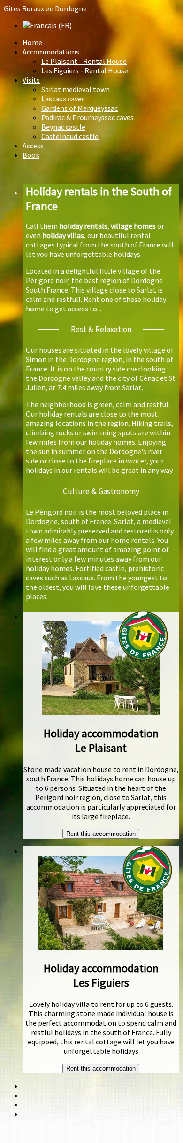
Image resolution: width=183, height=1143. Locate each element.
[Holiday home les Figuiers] (100, 946)
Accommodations (51, 51)
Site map (110, 1130)
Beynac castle (63, 126)
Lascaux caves (63, 98)
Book (31, 155)
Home (32, 42)
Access (33, 145)
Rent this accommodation (101, 833)
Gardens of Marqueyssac (79, 108)
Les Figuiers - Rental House (84, 70)
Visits (31, 80)
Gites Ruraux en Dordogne (45, 8)
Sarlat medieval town (75, 89)
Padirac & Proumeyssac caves (87, 117)
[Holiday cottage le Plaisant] (101, 712)
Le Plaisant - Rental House (84, 61)
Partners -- (77, 1130)
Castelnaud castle (70, 136)
